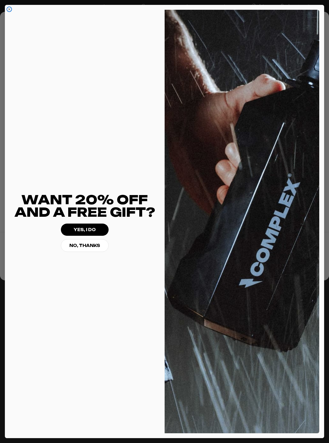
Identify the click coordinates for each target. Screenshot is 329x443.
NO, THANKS (84, 245)
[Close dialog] (9, 9)
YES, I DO (85, 229)
